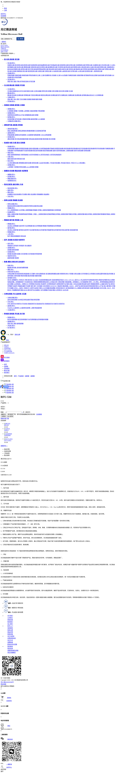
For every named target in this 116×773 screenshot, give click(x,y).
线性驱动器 (35, 163)
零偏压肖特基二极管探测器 (76, 214)
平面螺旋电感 (16, 290)
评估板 (11, 325)
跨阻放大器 (93, 69)
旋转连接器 (15, 249)
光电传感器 (16, 275)
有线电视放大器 (35, 65)
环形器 (11, 101)
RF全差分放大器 (94, 67)
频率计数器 (98, 280)
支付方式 (10, 640)
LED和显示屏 (53, 282)
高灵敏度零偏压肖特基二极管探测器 (57, 214)
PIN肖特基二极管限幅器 (25, 210)
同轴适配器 (10, 135)
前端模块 (10, 194)
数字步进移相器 (12, 319)
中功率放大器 (61, 67)
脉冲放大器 (71, 65)
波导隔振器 (57, 226)
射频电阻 (32, 284)
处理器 (11, 284)
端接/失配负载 (11, 158)
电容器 (17, 258)
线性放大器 (26, 65)
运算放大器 (100, 69)
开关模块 (25, 194)
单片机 (9, 280)
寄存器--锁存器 (16, 267)
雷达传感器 (109, 273)
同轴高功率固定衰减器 (57, 148)
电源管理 (12, 180)
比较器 (14, 71)
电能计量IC (69, 284)
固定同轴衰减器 (47, 150)
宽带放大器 (88, 65)
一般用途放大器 (97, 71)
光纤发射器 (24, 254)
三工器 (42, 75)
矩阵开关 (62, 303)
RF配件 (32, 288)
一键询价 (3, 41)
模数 (10, 269)
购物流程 (10, 634)
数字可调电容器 (90, 280)
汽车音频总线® (28, 282)
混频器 (11, 109)
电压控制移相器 (22, 319)
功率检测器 (12, 297)
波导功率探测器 (12, 299)
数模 (10, 265)
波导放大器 (23, 69)
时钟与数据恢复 (40, 273)
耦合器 (11, 93)
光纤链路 (39, 286)
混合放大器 (19, 67)
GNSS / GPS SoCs (69, 280)
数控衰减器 (74, 148)
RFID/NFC (54, 286)
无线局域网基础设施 (45, 280)
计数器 (24, 119)
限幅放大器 (12, 67)
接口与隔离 (111, 280)
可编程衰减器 (109, 148)
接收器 (9, 254)
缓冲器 (109, 286)
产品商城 (21, 376)
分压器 (11, 310)
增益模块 (46, 194)
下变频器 (20, 111)
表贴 (8, 81)
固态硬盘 (52, 288)
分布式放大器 (105, 65)
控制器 (11, 137)
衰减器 (11, 146)
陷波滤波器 (100, 75)
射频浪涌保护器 (93, 286)
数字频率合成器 (32, 206)
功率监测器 (10, 273)
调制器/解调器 (30, 130)
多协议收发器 (77, 284)
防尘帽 (83, 280)
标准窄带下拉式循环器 (30, 230)
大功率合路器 (37, 91)
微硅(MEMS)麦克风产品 (27, 290)
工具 (10, 234)
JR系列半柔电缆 (33, 154)
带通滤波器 (10, 75)
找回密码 (10, 628)
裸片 (12, 99)
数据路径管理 (95, 284)
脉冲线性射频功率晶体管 (22, 273)
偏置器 (11, 174)
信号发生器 (18, 119)
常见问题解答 (11, 652)
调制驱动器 (26, 67)
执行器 (11, 327)
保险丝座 (23, 236)
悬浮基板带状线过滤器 (90, 75)
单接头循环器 (65, 230)
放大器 (11, 63)
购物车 (11, 53)
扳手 (8, 236)
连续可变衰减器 (78, 150)
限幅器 (11, 208)
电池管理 (105, 280)
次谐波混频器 (33, 111)
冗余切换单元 (46, 286)
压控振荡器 (10, 119)
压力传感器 (91, 273)
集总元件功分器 (21, 91)
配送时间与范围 (12, 644)
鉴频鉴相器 (20, 323)
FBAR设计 (35, 280)
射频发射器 (38, 254)
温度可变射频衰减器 (59, 150)
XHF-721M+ (4, 51)
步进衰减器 (10, 148)
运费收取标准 (11, 638)
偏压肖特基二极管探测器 (92, 214)
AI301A (6, 346)
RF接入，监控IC (18, 288)
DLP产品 (100, 286)
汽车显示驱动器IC (55, 163)
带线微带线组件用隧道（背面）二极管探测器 (32, 214)
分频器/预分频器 (14, 121)
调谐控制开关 (32, 303)
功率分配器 (55, 91)
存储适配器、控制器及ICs (72, 282)
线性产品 (107, 284)
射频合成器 (22, 167)
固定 (18, 99)
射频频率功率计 (64, 273)
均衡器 (11, 97)
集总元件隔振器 (37, 226)
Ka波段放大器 (65, 71)
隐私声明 (10, 632)
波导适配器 (22, 135)
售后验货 (10, 648)
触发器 (9, 267)
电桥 (32, 286)
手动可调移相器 (32, 319)
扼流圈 (11, 176)
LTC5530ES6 (4, 50)
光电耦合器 (70, 95)
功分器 (11, 89)
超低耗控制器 (38, 139)
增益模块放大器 (45, 65)
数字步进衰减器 (100, 148)
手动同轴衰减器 (18, 150)
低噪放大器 (10, 65)
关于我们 (10, 615)
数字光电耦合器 (62, 95)
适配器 (11, 133)
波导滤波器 (108, 75)
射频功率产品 (13, 271)
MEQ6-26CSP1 (5, 47)
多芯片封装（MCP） (105, 288)
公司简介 (10, 617)
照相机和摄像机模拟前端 (41, 282)
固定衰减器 (91, 148)
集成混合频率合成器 (13, 206)
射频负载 (19, 158)
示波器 (91, 288)
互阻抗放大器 (35, 67)
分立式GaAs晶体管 (13, 308)
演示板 (30, 280)
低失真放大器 (88, 71)
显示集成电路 (70, 288)
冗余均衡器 (23, 99)
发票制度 (10, 642)
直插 (15, 81)
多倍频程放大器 (80, 65)
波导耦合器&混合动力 (88, 95)
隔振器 (11, 224)
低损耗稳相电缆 (15, 154)
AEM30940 (7, 348)
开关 (10, 301)
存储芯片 (26, 288)
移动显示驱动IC (66, 163)
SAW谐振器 (41, 119)
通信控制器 (10, 139)
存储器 (11, 288)
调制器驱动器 (23, 163)
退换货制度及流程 (12, 650)
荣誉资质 (10, 620)
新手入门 (10, 626)
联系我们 (10, 622)
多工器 (58, 75)
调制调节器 (12, 128)
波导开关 (13, 303)
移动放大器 (69, 67)
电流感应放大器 (32, 71)
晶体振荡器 (34, 119)
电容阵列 (12, 256)
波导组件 (16, 245)
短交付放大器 (32, 69)
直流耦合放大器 (52, 67)
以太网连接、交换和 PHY (21, 284)
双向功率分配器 (63, 91)
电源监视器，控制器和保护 (15, 282)
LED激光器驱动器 (12, 163)
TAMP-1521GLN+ (9, 353)
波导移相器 (40, 319)
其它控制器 (52, 139)
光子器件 (32, 273)
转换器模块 (40, 194)
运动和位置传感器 (100, 273)
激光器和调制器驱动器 (52, 273)
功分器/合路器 (11, 91)
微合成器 (39, 206)
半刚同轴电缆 (24, 154)
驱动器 (29, 163)
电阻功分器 (29, 91)
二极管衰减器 (69, 150)
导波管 (28, 286)
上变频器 (26, 111)
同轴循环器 (50, 230)
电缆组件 (10, 245)
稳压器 (84, 284)
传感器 (71, 273)
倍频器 (11, 113)
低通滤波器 (18, 75)
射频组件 (21, 245)
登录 (5, 8)
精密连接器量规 (15, 236)
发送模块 (33, 194)
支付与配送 (10, 636)
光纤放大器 (73, 71)
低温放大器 (60, 69)
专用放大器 (107, 69)
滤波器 (11, 73)
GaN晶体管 (22, 308)
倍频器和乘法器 (29, 115)
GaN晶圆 (102, 284)
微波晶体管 (38, 308)
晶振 (10, 190)
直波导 (15, 286)
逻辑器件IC (15, 280)
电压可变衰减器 (83, 148)
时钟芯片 (21, 280)
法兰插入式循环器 (12, 230)
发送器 (14, 254)
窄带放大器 (86, 69)
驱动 (10, 161)
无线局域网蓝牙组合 (58, 280)
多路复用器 (79, 75)
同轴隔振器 (50, 226)
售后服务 (10, 646)
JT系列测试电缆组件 (55, 154)
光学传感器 (84, 273)
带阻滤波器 (32, 75)
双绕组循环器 (74, 230)
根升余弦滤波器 (16, 77)
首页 (5, 364)
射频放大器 (102, 67)
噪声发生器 (84, 286)
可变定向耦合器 (35, 95)
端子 (35, 286)
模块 (10, 192)
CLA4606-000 (8, 351)
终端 (26, 280)
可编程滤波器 (72, 75)
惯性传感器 (23, 275)
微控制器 (45, 139)
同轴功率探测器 (35, 299)
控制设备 (31, 139)
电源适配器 (36, 135)
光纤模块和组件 (51, 284)
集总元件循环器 (42, 230)
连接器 (11, 247)
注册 (5, 10)
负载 (10, 156)
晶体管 (11, 306)
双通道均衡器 (31, 99)
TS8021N (3, 48)
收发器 (11, 251)
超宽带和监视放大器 (42, 69)
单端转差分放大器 (21, 71)
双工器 (38, 75)
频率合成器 (12, 204)
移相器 (11, 317)
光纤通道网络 (84, 282)
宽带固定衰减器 (24, 148)
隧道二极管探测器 (12, 214)
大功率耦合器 (99, 95)
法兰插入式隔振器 (12, 226)
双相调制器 (14, 130)
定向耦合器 (19, 95)
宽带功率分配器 (46, 91)
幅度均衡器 (38, 99)
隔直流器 (12, 178)
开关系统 (25, 303)
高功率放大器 (19, 65)
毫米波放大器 (53, 69)
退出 (7, 340)
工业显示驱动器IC (44, 163)
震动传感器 (31, 275)
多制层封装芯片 (60, 288)
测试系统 (37, 284)
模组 (53, 290)
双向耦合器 (53, 95)
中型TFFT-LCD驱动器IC (78, 163)
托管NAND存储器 (44, 288)
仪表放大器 (40, 71)
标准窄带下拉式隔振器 (25, 226)
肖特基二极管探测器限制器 (45, 210)
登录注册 (10, 630)
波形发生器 (85, 288)
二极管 (33, 308)
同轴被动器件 (22, 286)
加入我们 (10, 624)
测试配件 (43, 284)
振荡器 (11, 117)
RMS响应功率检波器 (23, 299)
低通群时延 (48, 75)
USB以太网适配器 (45, 135)
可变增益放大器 (54, 65)
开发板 (50, 290)
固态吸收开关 (40, 303)
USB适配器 (29, 135)
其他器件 (12, 278)
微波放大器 (79, 69)
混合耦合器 (77, 95)
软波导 (88, 284)
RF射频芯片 (59, 290)
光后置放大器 (96, 65)
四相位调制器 (22, 130)
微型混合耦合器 (45, 95)
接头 (12, 81)
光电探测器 (60, 282)
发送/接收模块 (17, 194)
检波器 (11, 212)
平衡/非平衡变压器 (22, 81)
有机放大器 (72, 69)
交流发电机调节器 (40, 130)
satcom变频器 (30, 167)
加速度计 (38, 290)
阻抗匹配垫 (12, 188)
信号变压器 (31, 81)
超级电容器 (10, 258)
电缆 (10, 152)
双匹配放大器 (64, 65)
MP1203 (6, 345)
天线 (10, 196)
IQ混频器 (10, 111)
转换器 (11, 232)
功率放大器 (47, 71)
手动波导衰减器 (28, 150)
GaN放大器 (80, 71)
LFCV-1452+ (4, 45)
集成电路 (96, 288)
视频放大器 (76, 67)
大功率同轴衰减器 (44, 148)
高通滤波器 (25, 75)
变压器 (11, 79)
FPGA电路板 (78, 288)
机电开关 (56, 303)
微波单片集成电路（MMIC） (66, 286)
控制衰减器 (87, 150)
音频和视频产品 (61, 284)
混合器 (14, 95)
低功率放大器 (43, 67)
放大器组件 (28, 245)
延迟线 (36, 288)
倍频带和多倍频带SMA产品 (15, 115)
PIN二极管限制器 (12, 210)
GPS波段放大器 (56, 71)
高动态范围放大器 (14, 69)
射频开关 (19, 303)
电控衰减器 (67, 148)
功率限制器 (57, 210)
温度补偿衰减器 (33, 148)
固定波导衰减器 (37, 150)
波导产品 (78, 286)
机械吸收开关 (49, 303)
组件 (10, 243)
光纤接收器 (31, 254)
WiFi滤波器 (64, 75)
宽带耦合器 (26, 95)
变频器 (11, 165)
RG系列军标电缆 (44, 154)
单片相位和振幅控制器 (21, 139)
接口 (105, 286)
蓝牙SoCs (77, 280)
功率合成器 (77, 273)
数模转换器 (24, 267)
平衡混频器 (41, 111)
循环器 (11, 228)
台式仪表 (65, 290)
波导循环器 (57, 230)
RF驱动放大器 (84, 67)
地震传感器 (38, 275)
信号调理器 (44, 290)
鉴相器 (11, 321)
